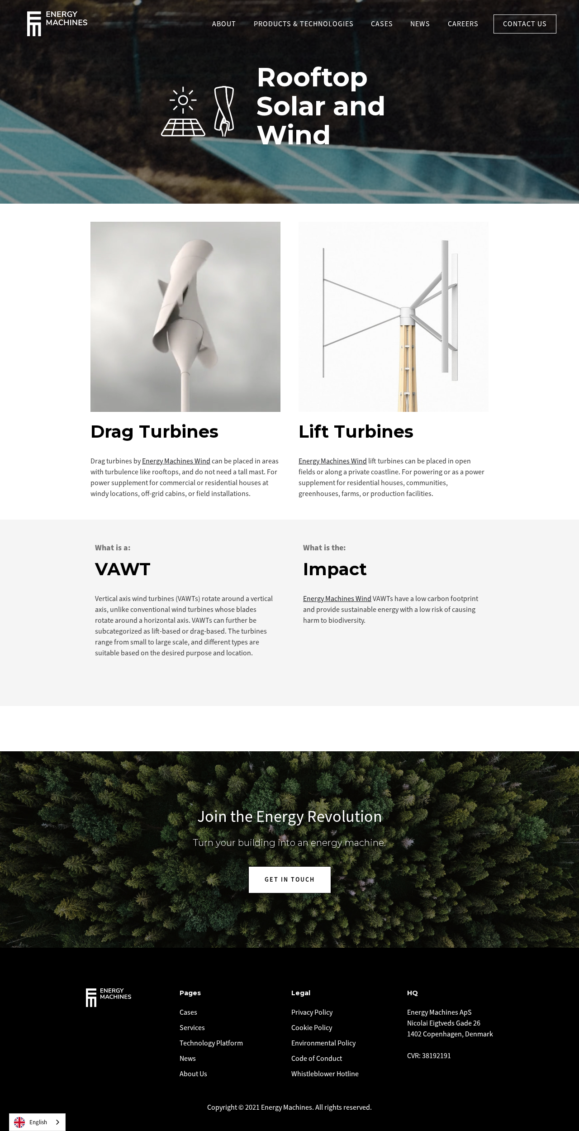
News (420, 24)
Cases (382, 24)
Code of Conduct (316, 1059)
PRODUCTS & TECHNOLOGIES (304, 24)
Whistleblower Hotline (325, 1074)
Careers (463, 24)
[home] (57, 24)
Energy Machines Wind (176, 461)
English (38, 1122)
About (224, 24)
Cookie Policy (311, 1028)
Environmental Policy (323, 1043)
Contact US (525, 24)
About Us (193, 1074)
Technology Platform (211, 1043)
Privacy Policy (311, 1012)
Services (192, 1028)
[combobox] (37, 1122)
